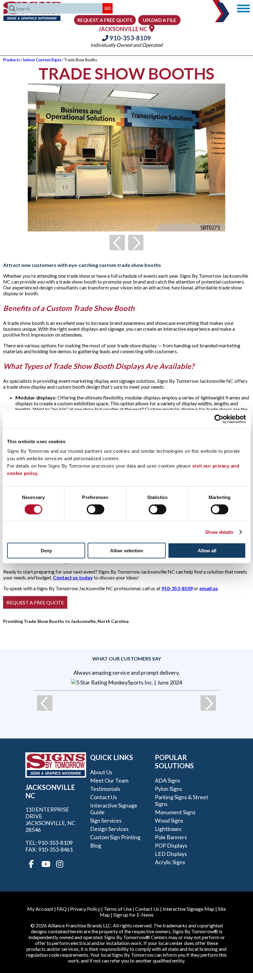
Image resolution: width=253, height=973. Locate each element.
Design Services (109, 828)
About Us (101, 772)
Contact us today (73, 577)
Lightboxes (168, 828)
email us (208, 588)
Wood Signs (169, 820)
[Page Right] (135, 242)
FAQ (62, 909)
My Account (40, 909)
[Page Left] (117, 242)
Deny (46, 550)
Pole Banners (171, 837)
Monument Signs (175, 812)
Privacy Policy (85, 909)
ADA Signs (167, 780)
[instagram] (59, 864)
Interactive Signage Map (188, 909)
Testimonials (105, 788)
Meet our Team (109, 780)
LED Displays (171, 853)
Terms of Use (118, 909)
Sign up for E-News (133, 915)
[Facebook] (31, 864)
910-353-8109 (129, 38)
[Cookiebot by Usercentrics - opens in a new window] (219, 418)
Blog (95, 845)
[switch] (95, 509)
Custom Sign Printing (115, 837)
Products (11, 59)
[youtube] (45, 864)
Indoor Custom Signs (42, 59)
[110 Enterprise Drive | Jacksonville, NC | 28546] (152, 28)
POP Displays (171, 845)
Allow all (207, 550)
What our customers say (126, 658)
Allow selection (126, 550)
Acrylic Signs (170, 862)
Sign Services (106, 820)
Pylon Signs (168, 788)
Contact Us (103, 797)
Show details (219, 531)
